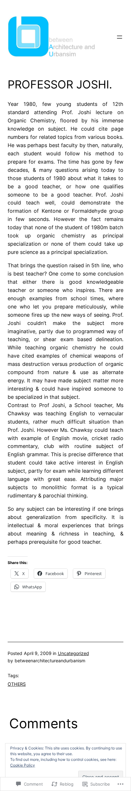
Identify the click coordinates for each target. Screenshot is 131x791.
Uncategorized (73, 653)
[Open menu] (119, 37)
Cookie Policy (22, 765)
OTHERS (17, 684)
